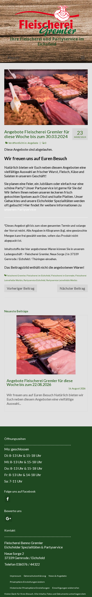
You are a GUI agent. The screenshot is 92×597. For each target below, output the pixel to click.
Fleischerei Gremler (16, 275)
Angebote (33, 142)
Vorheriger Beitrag (20, 288)
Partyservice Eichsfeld (34, 280)
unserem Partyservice (20, 209)
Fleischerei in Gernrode (62, 275)
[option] (46, 365)
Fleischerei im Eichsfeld (38, 275)
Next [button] (84, 365)
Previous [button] (8, 365)
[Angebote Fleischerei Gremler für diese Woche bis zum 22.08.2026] (46, 344)
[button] (27, 582)
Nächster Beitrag (72, 288)
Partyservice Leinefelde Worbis (61, 280)
